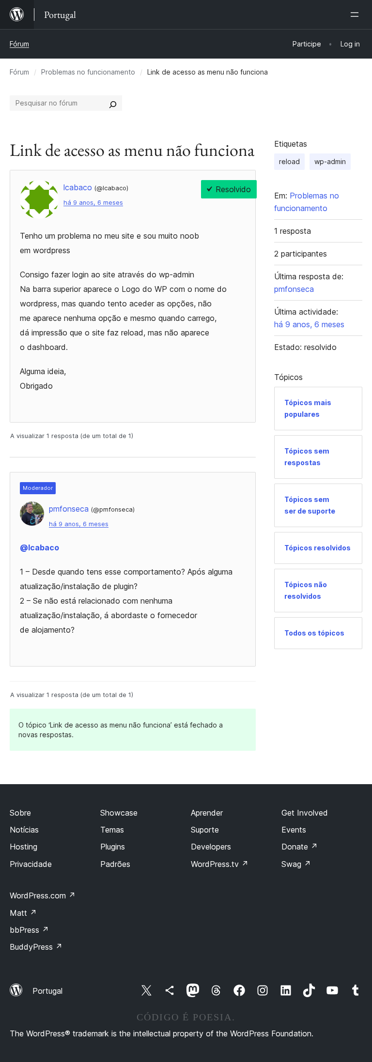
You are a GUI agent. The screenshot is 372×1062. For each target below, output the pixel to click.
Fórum (19, 44)
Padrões (115, 864)
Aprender (207, 813)
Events (293, 829)
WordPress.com (43, 895)
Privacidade (31, 864)
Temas (112, 829)
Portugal (47, 991)
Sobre (20, 813)
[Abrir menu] (356, 14)
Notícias (24, 829)
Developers (211, 846)
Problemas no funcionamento (88, 72)
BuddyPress (36, 947)
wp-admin (330, 161)
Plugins (112, 846)
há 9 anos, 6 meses (93, 202)
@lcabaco (39, 547)
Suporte (205, 829)
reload (289, 161)
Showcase (119, 813)
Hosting (23, 846)
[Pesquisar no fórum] (113, 103)
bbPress (29, 930)
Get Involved (304, 813)
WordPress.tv (219, 864)
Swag (296, 864)
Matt (23, 913)
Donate (299, 846)
